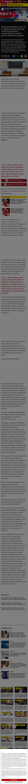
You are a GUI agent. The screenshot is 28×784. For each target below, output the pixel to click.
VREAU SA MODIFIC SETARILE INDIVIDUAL (14, 781)
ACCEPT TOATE (14, 779)
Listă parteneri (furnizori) (5, 777)
